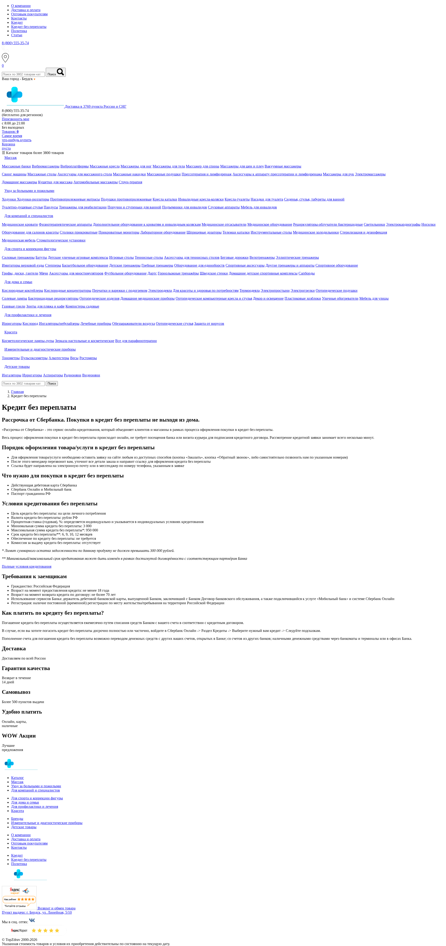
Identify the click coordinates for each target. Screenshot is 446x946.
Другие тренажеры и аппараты (290, 265)
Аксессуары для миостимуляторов (76, 273)
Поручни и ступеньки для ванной (134, 207)
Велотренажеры (262, 257)
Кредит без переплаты (28, 27)
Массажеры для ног (136, 166)
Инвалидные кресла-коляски (201, 199)
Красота (17, 811)
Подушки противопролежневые (126, 199)
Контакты (19, 18)
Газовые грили (13, 306)
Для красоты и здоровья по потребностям (206, 290)
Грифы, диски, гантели (20, 273)
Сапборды (306, 273)
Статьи (16, 35)
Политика (19, 31)
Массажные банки (16, 166)
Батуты (41, 257)
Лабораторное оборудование (163, 232)
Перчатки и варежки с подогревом (119, 290)
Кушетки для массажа (55, 182)
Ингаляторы (11, 375)
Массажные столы (41, 174)
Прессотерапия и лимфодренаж (207, 174)
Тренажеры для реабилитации (83, 207)
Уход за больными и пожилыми (36, 786)
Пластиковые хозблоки (303, 298)
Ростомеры (88, 358)
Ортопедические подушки (336, 290)
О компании (21, 6)
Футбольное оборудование (125, 273)
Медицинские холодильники (316, 232)
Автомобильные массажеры (95, 182)
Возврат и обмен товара (56, 908)
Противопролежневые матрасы (75, 199)
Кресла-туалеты (237, 199)
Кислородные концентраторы (67, 290)
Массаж (17, 782)
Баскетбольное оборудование (85, 265)
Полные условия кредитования (26, 566)
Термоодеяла (249, 290)
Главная (17, 392)
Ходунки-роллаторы (33, 199)
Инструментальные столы (271, 232)
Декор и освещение (268, 298)
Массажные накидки (129, 174)
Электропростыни (275, 290)
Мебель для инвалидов (259, 207)
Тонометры (11, 358)
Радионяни (72, 375)
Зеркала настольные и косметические (84, 341)
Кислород (30, 323)
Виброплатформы (74, 166)
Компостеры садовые (82, 306)
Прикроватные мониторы (118, 232)
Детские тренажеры (125, 265)
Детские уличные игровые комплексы (78, 257)
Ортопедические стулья (174, 323)
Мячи (43, 273)
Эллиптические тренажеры (297, 257)
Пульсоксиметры (34, 358)
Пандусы (51, 207)
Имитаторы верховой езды (23, 265)
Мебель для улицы (374, 298)
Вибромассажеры (45, 166)
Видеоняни (91, 375)
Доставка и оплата (25, 10)
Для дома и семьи (25, 802)
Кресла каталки (165, 199)
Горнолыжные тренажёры (178, 273)
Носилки (428, 224)
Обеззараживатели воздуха (133, 323)
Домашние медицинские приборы (147, 298)
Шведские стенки (214, 273)
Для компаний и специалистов (35, 790)
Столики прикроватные (79, 232)
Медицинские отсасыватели (224, 224)
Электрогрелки (303, 290)
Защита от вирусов (209, 323)
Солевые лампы (14, 298)
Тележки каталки (236, 232)
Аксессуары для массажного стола (84, 174)
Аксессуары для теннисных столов (192, 257)
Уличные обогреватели (340, 298)
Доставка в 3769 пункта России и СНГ (95, 106)
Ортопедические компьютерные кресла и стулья (214, 298)
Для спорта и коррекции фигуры (37, 798)
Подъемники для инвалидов (184, 207)
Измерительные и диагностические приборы (46, 823)
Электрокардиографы (403, 224)
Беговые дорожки (234, 257)
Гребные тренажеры (157, 265)
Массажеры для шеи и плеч (242, 166)
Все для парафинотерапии (136, 341)
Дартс (152, 273)
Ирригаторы (12, 323)
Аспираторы (53, 375)
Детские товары (23, 827)
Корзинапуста (8, 146)
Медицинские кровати (20, 224)
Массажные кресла (105, 166)
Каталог (17, 778)
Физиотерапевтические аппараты (65, 224)
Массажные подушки (164, 174)
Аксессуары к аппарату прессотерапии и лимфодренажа (277, 174)
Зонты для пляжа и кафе (45, 306)
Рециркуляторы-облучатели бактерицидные (328, 224)
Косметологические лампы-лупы (28, 341)
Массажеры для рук (338, 174)
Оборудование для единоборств (199, 265)
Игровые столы (121, 257)
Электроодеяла (160, 290)
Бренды (17, 819)
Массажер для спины (202, 166)
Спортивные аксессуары (245, 265)
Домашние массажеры (19, 182)
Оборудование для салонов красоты (30, 232)
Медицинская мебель (19, 240)
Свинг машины (14, 174)
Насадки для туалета (267, 199)
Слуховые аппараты (224, 207)
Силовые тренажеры (18, 257)
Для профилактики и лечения (34, 806)
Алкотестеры (59, 358)
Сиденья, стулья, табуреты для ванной (314, 199)
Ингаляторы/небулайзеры (59, 323)
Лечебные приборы (95, 323)
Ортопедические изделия (99, 298)
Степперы (53, 265)
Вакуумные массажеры (283, 166)
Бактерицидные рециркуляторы (53, 298)
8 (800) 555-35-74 (15, 43)
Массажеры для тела (169, 166)
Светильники (374, 224)
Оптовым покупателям (29, 14)
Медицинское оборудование (269, 224)
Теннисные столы (149, 257)
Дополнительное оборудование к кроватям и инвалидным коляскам (147, 224)
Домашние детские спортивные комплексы (263, 273)
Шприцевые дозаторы (204, 232)
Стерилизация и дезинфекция (363, 232)
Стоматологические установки (60, 240)
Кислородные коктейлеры (22, 290)
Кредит (17, 22)
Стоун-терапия (130, 182)
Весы (74, 358)
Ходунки (9, 199)
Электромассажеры (370, 174)
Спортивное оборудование (336, 265)
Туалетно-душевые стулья (22, 207)
